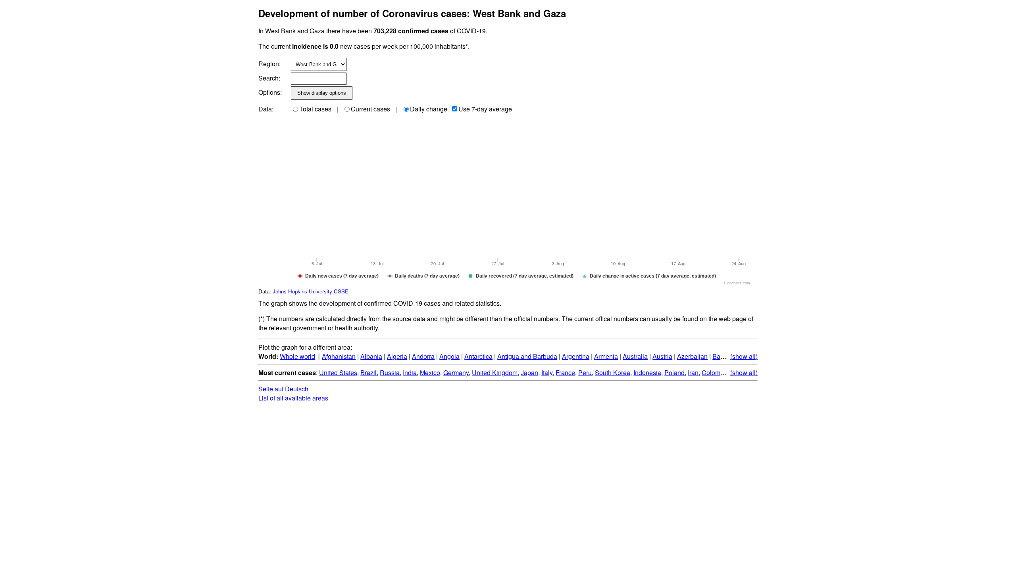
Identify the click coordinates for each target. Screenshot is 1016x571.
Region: (269, 63)
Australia (635, 356)
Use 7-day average (485, 108)
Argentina (575, 356)
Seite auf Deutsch (283, 388)
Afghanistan (339, 356)
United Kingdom (495, 372)
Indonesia (647, 372)
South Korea (612, 372)
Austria (662, 356)
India (410, 372)
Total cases (315, 108)
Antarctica (478, 356)
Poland (674, 372)
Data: (265, 108)
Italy (546, 372)
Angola (449, 356)
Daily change (428, 108)
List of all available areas (293, 397)
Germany (456, 372)
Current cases (370, 108)
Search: (269, 77)
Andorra (423, 356)
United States (338, 372)
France (565, 372)
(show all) (744, 356)
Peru (585, 372)
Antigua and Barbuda (527, 356)
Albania (371, 356)
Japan (529, 372)
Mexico (430, 372)
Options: (270, 92)
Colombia (715, 372)
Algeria (397, 356)
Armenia (606, 356)
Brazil (368, 372)
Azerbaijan (692, 356)
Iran (693, 372)
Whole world (297, 356)
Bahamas (725, 356)
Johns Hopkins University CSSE (310, 291)
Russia (390, 372)
